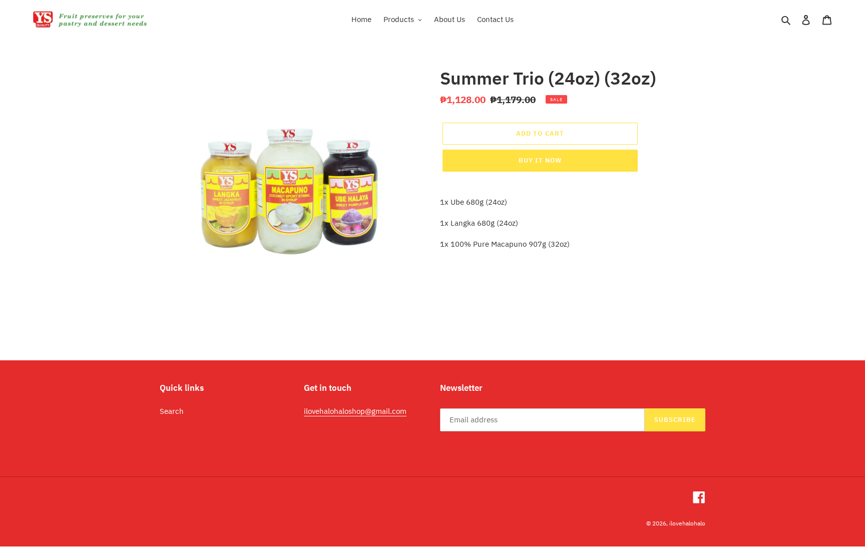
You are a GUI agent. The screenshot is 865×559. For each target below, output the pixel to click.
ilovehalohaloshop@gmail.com (355, 411)
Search (172, 411)
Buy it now (540, 160)
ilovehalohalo (687, 523)
